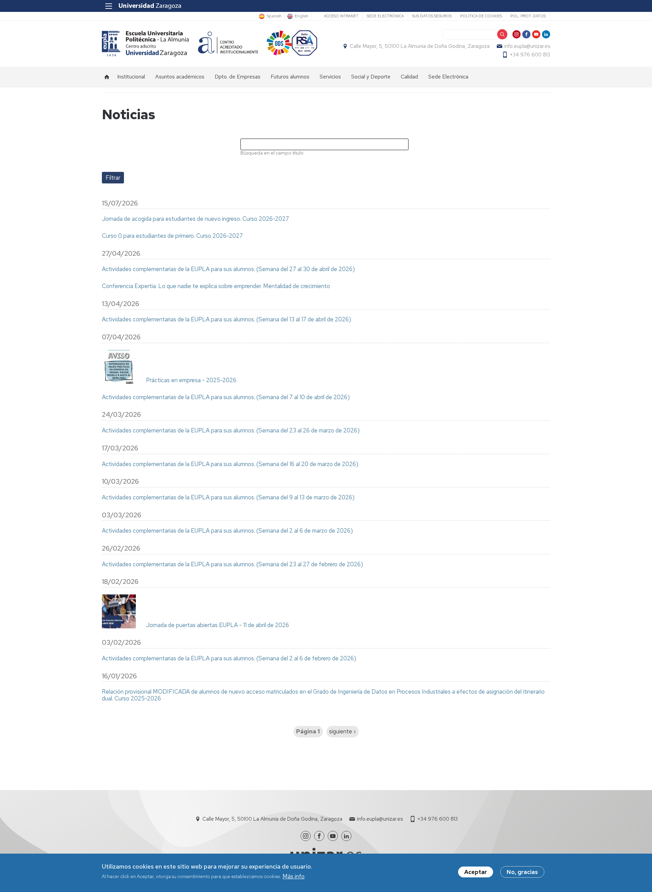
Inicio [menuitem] (107, 77)
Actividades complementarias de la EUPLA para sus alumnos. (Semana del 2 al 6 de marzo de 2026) (227, 531)
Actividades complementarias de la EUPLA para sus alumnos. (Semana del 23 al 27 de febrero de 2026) (232, 564)
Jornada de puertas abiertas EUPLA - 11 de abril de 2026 (217, 625)
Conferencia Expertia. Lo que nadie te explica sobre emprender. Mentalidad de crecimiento (216, 286)
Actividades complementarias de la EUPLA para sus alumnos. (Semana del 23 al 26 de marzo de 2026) (231, 430)
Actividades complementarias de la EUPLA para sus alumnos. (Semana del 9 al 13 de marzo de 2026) (228, 497)
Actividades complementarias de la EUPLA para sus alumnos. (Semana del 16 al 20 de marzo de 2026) (230, 464)
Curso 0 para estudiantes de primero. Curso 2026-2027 (172, 236)
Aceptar (475, 872)
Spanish (274, 16)
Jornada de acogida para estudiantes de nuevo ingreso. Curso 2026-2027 (195, 219)
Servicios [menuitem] (330, 76)
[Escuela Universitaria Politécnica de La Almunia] (145, 43)
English (301, 16)
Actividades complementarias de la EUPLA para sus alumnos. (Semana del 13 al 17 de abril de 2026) (226, 319)
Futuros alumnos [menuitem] (290, 76)
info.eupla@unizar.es (527, 46)
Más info (294, 876)
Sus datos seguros (432, 16)
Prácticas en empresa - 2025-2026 (191, 380)
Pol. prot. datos (528, 16)
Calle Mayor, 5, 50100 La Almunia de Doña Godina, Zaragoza (420, 46)
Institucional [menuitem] (131, 76)
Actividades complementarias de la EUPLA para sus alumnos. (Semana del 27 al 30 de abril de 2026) (228, 269)
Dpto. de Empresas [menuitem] (237, 76)
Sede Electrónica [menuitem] (448, 76)
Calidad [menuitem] (409, 76)
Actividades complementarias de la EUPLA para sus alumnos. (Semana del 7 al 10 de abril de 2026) (226, 397)
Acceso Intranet (341, 16)
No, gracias (522, 872)
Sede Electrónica (385, 16)
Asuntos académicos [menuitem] (179, 76)
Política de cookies (481, 16)
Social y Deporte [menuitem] (371, 76)
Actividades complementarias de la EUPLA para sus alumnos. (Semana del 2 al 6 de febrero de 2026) (229, 658)
